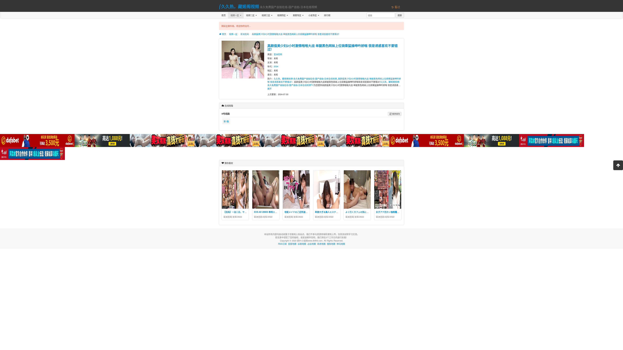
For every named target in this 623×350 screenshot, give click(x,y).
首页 (223, 15)
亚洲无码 (244, 33)
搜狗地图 (331, 243)
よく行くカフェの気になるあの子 (361, 211)
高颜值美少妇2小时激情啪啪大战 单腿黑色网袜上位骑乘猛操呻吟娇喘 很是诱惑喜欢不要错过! (295, 33)
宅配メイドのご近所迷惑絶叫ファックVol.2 (304, 211)
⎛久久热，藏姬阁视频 (239, 6)
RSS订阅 (282, 243)
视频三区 (266, 15)
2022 (239, 216)
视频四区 (281, 15)
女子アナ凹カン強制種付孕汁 (389, 211)
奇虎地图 (321, 243)
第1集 (226, 121)
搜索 (400, 15)
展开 (269, 88)
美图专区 (297, 15)
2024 (276, 66)
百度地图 (292, 243)
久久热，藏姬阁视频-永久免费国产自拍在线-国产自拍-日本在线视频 (305, 78)
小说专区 (313, 15)
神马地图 (341, 243)
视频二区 (250, 15)
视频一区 (235, 15)
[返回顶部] (618, 165)
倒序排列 (396, 113)
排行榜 (327, 15)
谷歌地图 (302, 243)
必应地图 (311, 243)
